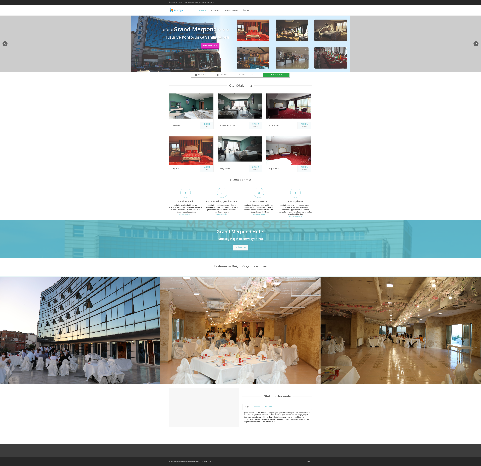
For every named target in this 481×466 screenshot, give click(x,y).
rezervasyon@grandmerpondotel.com (200, 2)
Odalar (308, 461)
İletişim (246, 10)
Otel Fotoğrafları (231, 10)
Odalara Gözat (210, 45)
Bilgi (247, 407)
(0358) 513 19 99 (176, 2)
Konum (257, 407)
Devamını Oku (184, 214)
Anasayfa (202, 10)
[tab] (246, 407)
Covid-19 (268, 407)
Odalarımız (215, 10)
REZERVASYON (276, 75)
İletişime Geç (240, 247)
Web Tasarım (208, 461)
